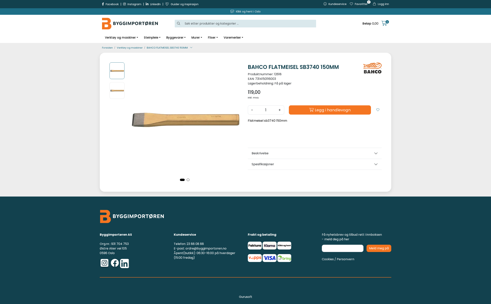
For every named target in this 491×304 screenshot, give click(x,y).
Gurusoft (245, 297)
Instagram (134, 4)
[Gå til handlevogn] (384, 24)
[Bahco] (372, 68)
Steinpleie (151, 38)
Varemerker (232, 38)
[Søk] (178, 23)
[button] (182, 180)
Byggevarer (175, 38)
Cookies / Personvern (338, 259)
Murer (195, 38)
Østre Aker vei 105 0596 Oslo (113, 250)
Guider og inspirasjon (184, 4)
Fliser (212, 38)
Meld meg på (379, 248)
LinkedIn (155, 4)
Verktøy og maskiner (120, 38)
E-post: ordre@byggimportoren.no (200, 248)
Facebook (112, 4)
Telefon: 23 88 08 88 (189, 244)
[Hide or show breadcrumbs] (191, 47)
